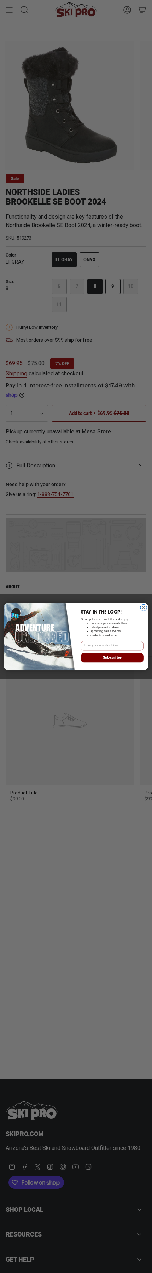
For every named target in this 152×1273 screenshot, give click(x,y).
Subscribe (112, 657)
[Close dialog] (143, 607)
